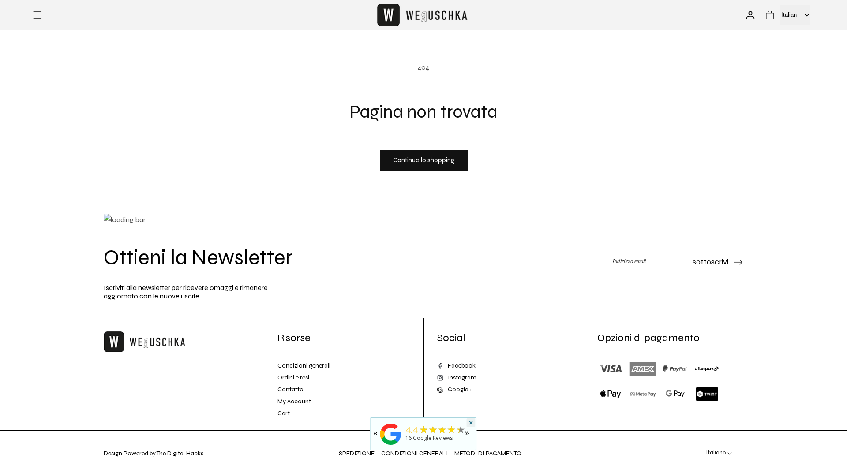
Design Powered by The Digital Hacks (153, 453)
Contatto (290, 389)
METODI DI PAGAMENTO (487, 453)
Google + (460, 389)
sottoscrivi (710, 262)
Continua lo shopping (423, 160)
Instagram (462, 377)
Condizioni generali (303, 365)
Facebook (462, 365)
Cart (283, 413)
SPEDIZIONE (357, 453)
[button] (37, 15)
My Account (294, 401)
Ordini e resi (293, 377)
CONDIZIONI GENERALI (414, 453)
